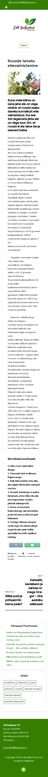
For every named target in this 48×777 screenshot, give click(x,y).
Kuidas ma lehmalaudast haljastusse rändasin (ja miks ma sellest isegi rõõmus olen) (24, 636)
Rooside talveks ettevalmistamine (23, 652)
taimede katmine (13, 695)
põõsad (8, 689)
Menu (24, 45)
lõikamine (22, 556)
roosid (29, 556)
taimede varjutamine (14, 701)
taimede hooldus (33, 689)
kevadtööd (10, 682)
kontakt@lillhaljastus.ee (24, 2)
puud (32, 682)
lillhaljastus (12, 553)
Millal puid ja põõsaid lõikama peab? (24, 656)
